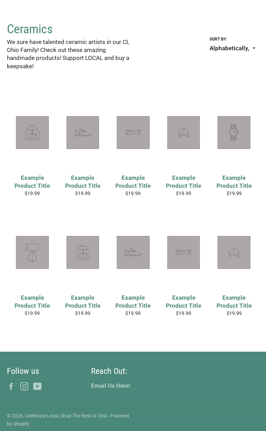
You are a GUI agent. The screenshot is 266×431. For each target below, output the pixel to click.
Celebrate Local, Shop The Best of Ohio (66, 416)
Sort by (218, 39)
